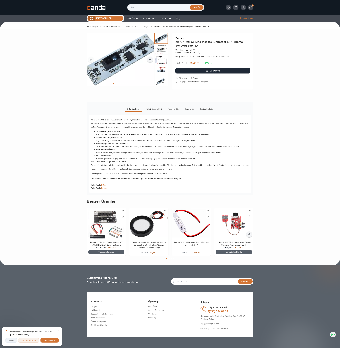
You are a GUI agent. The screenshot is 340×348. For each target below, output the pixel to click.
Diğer (103, 185)
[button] (113, 83)
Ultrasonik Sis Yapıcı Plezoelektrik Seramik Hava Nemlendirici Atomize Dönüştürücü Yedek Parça (150, 245)
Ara (195, 7)
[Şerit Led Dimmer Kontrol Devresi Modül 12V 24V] (191, 223)
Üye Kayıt (152, 314)
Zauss (179, 38)
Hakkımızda (96, 310)
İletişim (94, 306)
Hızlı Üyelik (153, 306)
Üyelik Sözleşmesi (98, 321)
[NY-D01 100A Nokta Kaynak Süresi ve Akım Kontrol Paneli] (233, 223)
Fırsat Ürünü (247, 18)
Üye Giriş (152, 318)
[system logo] (96, 7)
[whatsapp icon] (333, 334)
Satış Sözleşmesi (98, 318)
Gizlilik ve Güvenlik (19, 334)
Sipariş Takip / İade (156, 310)
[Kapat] (58, 331)
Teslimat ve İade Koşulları (102, 314)
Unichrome (222, 242)
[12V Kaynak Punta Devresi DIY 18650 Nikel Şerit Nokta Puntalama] (106, 223)
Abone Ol (245, 281)
